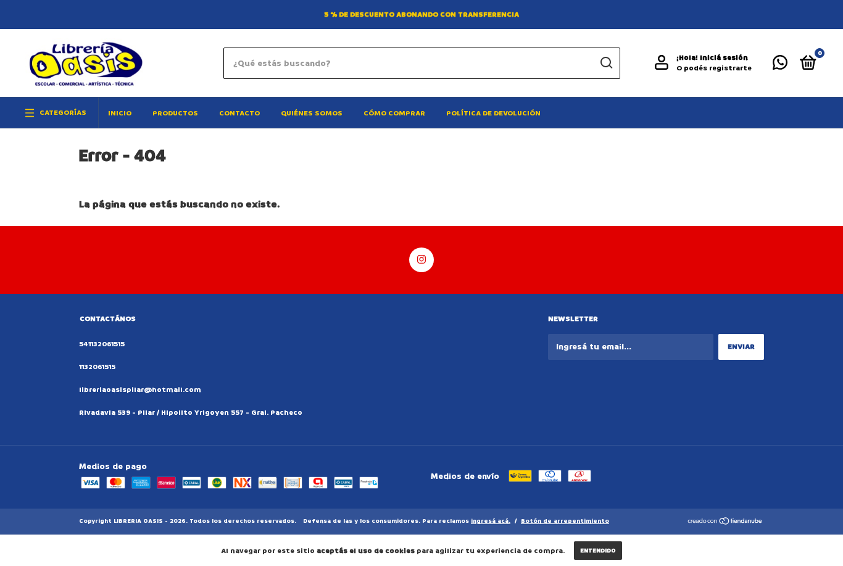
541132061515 (102, 344)
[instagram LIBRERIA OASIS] (421, 260)
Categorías (62, 112)
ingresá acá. (490, 521)
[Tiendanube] (725, 522)
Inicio (119, 113)
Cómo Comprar (394, 113)
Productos (175, 113)
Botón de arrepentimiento (565, 521)
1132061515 (97, 367)
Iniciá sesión (724, 57)
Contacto (239, 113)
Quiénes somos (312, 113)
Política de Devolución (493, 113)
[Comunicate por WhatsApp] (780, 65)
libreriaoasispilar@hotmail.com (140, 390)
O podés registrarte (714, 68)
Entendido (598, 550)
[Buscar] (606, 63)
